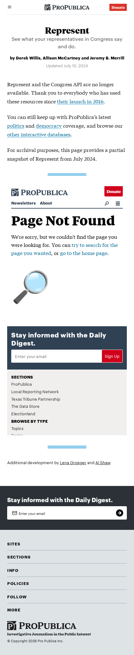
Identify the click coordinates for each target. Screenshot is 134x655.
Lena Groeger (73, 462)
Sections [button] (19, 556)
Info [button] (13, 570)
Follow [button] (17, 596)
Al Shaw (102, 462)
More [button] (14, 609)
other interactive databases (38, 134)
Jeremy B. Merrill (107, 57)
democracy (49, 125)
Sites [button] (13, 543)
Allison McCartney (61, 57)
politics (15, 125)
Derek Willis (28, 57)
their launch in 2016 (80, 101)
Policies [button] (18, 583)
